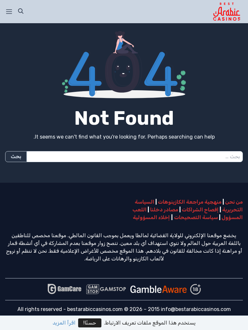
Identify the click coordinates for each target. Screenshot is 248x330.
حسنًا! (89, 323)
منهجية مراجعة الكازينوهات (190, 202)
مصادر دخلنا (164, 210)
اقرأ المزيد (64, 323)
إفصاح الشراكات (200, 210)
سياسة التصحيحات (196, 217)
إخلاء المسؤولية (151, 217)
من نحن (234, 202)
